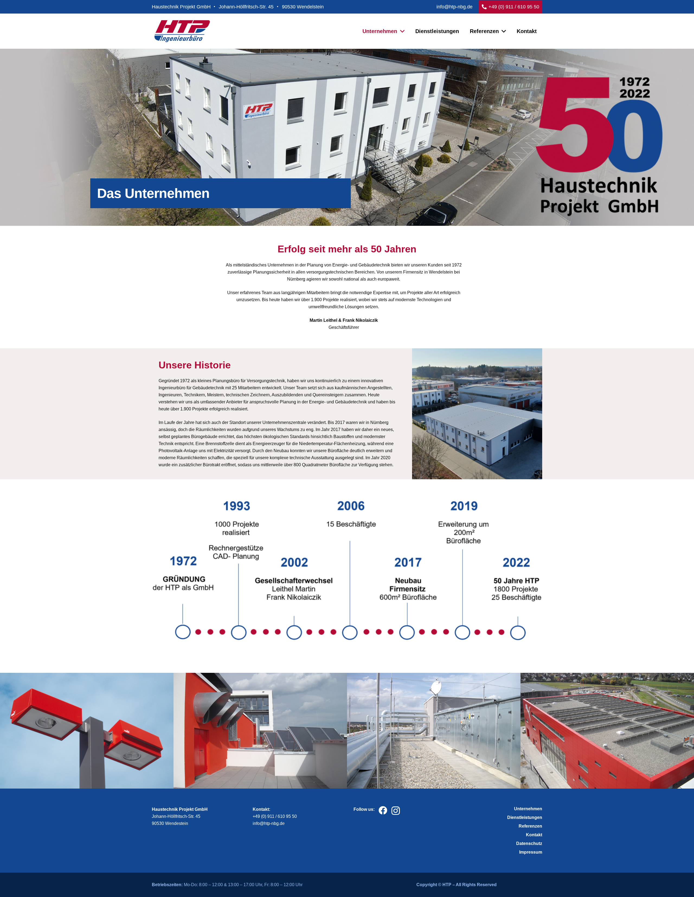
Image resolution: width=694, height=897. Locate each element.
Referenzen (530, 826)
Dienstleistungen (524, 817)
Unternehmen (528, 808)
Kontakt (534, 834)
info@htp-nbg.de (269, 823)
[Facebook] (382, 810)
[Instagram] (395, 810)
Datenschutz (529, 843)
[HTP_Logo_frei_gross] (182, 31)
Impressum (530, 852)
